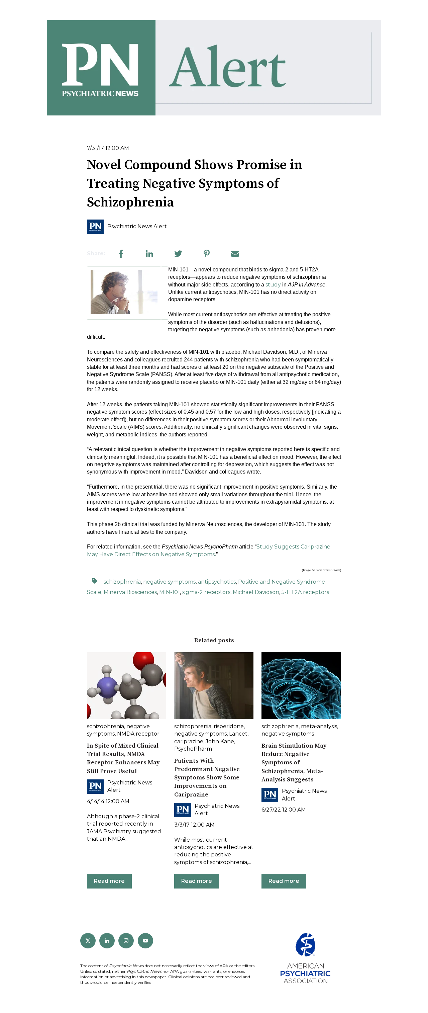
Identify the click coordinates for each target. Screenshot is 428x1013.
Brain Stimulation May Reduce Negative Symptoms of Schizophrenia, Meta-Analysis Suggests (293, 762)
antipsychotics (217, 582)
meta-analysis (319, 726)
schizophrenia (122, 582)
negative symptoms (169, 582)
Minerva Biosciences (130, 592)
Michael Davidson (256, 592)
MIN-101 (169, 592)
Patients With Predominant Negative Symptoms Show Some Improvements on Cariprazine (207, 777)
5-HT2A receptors (305, 592)
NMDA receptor (138, 734)
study (273, 284)
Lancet (238, 734)
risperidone (229, 726)
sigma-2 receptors (206, 592)
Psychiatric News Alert (137, 226)
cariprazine (188, 741)
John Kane (220, 741)
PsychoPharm (193, 749)
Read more (109, 881)
